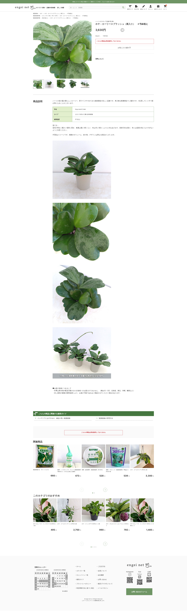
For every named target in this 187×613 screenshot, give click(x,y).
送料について (99, 58)
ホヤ (41, 13)
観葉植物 (35, 13)
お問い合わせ (102, 579)
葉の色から (45, 18)
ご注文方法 (101, 566)
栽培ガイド (80, 579)
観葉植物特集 (36, 15)
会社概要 (101, 575)
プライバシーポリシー (83, 584)
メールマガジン (103, 588)
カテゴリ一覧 (80, 571)
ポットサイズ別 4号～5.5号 (50, 15)
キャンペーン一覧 (82, 575)
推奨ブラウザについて (105, 584)
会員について (102, 571)
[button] (105, 490)
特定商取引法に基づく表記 (85, 588)
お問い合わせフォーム (139, 592)
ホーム (78, 566)
